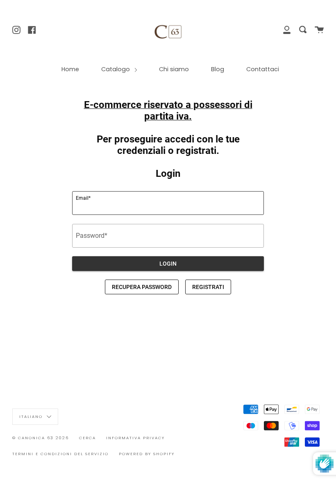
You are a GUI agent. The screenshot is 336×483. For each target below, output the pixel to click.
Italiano (32, 416)
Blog (217, 69)
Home (70, 69)
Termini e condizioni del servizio (60, 453)
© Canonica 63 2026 (40, 437)
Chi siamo (174, 69)
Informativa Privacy (135, 437)
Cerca (87, 437)
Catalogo (116, 69)
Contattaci (262, 69)
